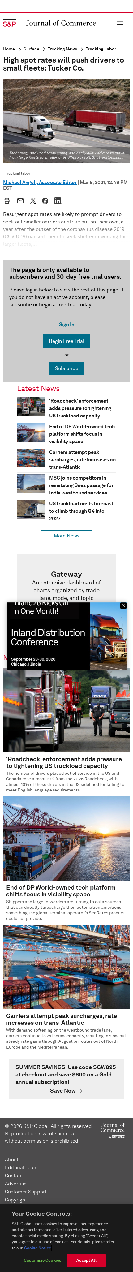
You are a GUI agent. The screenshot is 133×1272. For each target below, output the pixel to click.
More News (66, 536)
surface (31, 49)
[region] (66, 1238)
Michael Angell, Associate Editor (40, 182)
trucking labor (101, 49)
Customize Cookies (42, 1260)
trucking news (62, 49)
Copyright (16, 1200)
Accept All (86, 1260)
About (12, 1159)
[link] (66, 596)
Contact (14, 1176)
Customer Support (26, 1192)
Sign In (66, 324)
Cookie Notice (37, 1248)
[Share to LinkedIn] (58, 200)
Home (9, 49)
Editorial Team (21, 1168)
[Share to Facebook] (45, 201)
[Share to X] (33, 200)
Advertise (16, 1184)
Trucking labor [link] (17, 173)
